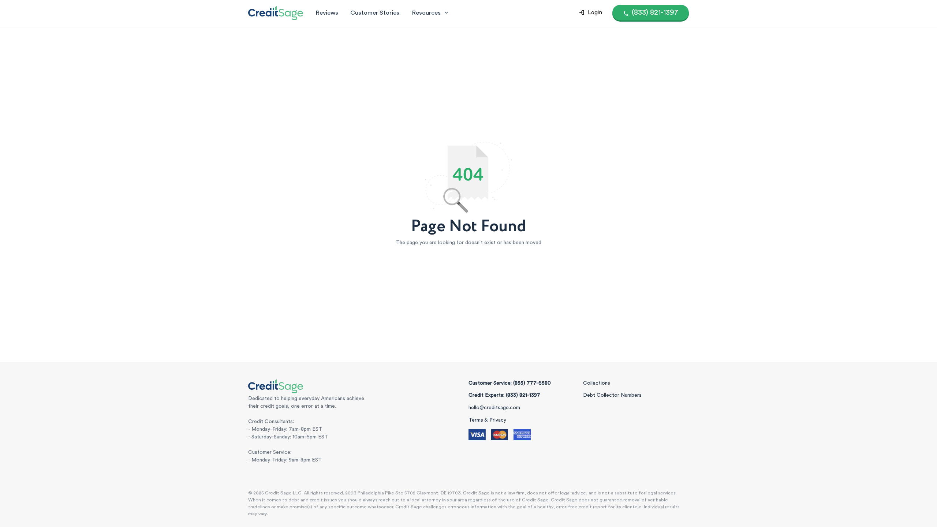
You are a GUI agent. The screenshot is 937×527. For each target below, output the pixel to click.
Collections (596, 383)
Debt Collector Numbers (612, 395)
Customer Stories (374, 13)
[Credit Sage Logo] (275, 13)
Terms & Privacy (487, 420)
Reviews (327, 13)
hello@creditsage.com (494, 407)
